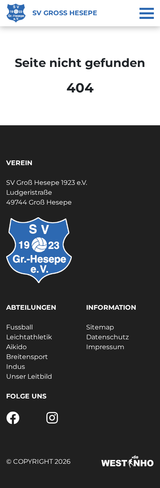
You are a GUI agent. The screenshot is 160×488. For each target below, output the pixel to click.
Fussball (19, 327)
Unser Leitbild (29, 376)
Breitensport (27, 357)
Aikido (16, 347)
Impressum (105, 347)
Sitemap (100, 327)
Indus (15, 367)
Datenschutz (107, 337)
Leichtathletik (29, 337)
